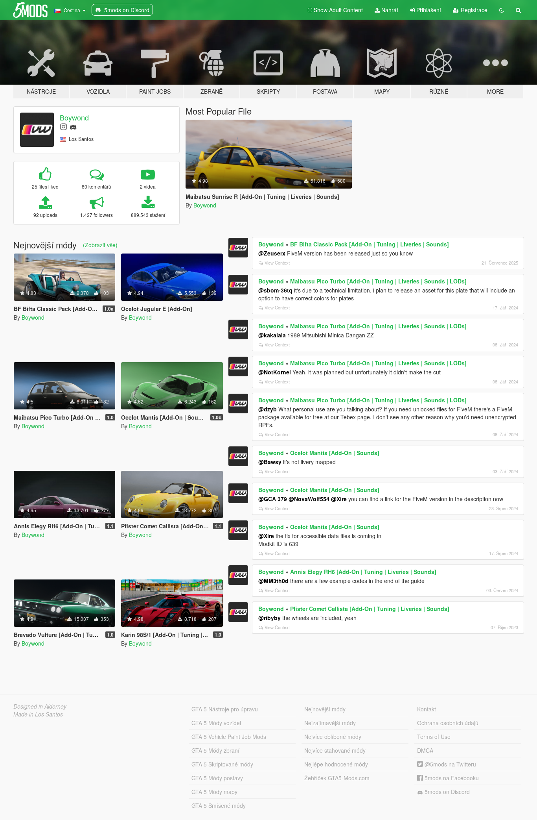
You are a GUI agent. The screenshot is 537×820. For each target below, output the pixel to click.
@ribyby (269, 618)
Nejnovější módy (325, 709)
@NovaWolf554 (309, 499)
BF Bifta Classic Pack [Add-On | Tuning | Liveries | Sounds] (369, 244)
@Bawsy (269, 462)
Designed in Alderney (39, 706)
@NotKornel (274, 372)
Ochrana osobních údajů (447, 723)
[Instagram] (63, 126)
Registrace (473, 10)
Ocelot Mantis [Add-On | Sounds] (334, 453)
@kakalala (272, 335)
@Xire (339, 499)
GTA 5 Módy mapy (214, 792)
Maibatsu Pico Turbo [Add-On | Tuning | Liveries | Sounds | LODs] (378, 281)
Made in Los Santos (38, 714)
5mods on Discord (446, 792)
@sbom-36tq (275, 290)
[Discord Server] (73, 126)
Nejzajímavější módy (330, 723)
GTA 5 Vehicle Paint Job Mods (228, 736)
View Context (277, 262)
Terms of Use (434, 736)
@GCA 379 (272, 499)
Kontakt (426, 709)
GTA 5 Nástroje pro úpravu (224, 709)
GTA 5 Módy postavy (217, 778)
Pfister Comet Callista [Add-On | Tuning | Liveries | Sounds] (369, 609)
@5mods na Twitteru (449, 764)
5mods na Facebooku (451, 778)
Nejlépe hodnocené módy (336, 764)
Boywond (74, 117)
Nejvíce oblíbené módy (332, 736)
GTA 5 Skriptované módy (222, 764)
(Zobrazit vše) (100, 245)
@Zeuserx (271, 253)
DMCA (425, 750)
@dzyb (267, 409)
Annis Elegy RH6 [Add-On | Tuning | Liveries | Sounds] (363, 572)
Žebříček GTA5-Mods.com (337, 778)
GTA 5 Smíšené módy (218, 805)
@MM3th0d (273, 581)
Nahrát (389, 10)
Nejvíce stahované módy (335, 750)
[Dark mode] (501, 10)
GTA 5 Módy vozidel (216, 723)
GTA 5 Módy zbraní (215, 750)
